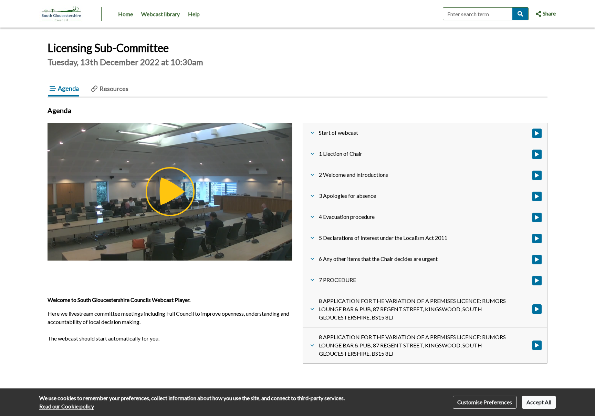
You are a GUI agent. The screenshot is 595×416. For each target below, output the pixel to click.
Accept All (538, 402)
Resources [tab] (113, 88)
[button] (545, 13)
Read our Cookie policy (66, 406)
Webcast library (160, 14)
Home (125, 14)
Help (194, 14)
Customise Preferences (484, 402)
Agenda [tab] (68, 88)
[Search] (520, 13)
